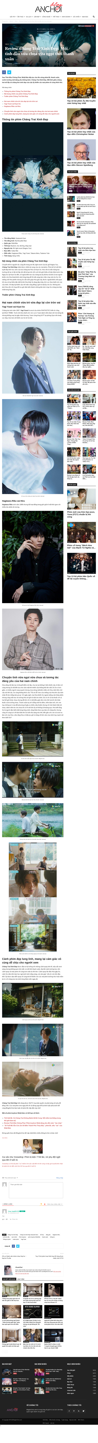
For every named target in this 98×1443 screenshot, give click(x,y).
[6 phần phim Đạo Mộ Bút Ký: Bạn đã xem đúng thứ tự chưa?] (71, 199)
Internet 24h (26, 1318)
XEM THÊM (20, 1279)
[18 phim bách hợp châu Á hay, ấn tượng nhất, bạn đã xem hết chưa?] (71, 206)
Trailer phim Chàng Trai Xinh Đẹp (16, 96)
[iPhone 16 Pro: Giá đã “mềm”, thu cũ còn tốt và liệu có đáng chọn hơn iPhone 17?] (53, 1289)
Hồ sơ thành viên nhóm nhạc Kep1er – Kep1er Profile (14, 1257)
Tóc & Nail (26, 1341)
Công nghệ (46, 17)
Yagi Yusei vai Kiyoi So (12, 104)
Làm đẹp (37, 17)
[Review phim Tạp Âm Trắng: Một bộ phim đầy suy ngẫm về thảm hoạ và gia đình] (89, 357)
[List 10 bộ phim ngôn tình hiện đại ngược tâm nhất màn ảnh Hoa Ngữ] (74, 452)
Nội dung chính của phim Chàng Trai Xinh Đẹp (21, 94)
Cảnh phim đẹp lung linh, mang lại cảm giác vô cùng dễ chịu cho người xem (31, 114)
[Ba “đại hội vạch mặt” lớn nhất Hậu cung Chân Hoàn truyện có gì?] (89, 340)
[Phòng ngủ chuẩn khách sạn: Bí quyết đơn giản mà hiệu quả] (11, 1335)
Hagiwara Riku (56, 1234)
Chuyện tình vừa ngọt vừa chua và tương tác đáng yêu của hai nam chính (31, 111)
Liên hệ (52, 1423)
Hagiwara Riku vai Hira (12, 106)
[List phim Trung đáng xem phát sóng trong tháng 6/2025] (74, 374)
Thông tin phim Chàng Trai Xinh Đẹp (17, 91)
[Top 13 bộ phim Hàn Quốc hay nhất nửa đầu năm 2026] (72, 305)
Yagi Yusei (23, 1239)
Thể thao (56, 17)
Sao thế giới (71, 1370)
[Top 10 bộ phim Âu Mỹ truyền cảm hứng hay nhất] (81, 87)
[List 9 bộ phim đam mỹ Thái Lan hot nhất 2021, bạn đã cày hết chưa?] (89, 469)
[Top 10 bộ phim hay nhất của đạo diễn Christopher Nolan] (81, 118)
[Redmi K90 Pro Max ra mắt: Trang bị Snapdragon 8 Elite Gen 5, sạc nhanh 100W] (53, 1335)
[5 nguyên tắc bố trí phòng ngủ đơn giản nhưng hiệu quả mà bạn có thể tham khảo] (32, 1289)
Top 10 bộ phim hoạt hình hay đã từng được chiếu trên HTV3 (49, 1257)
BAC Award (46, 1423)
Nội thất (5, 1296)
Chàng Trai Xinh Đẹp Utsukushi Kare (29, 1234)
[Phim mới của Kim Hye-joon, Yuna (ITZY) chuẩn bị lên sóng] (81, 499)
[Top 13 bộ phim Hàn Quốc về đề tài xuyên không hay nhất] (81, 563)
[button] (93, 16)
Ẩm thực (20, 17)
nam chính (14, 1237)
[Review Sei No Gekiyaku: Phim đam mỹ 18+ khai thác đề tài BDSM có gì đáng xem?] (71, 224)
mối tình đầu (6, 1237)
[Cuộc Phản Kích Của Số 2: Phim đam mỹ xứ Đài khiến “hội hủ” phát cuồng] (89, 398)
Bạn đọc (85, 17)
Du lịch (28, 17)
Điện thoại (47, 1296)
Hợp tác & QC (72, 1420)
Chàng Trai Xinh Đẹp (13, 1234)
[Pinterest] (74, 1411)
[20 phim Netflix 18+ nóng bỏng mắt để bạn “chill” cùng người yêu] (39, 1372)
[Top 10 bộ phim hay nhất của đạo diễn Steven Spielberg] (81, 149)
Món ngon (70, 1393)
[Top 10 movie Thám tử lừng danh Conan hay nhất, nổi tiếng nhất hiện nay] (71, 233)
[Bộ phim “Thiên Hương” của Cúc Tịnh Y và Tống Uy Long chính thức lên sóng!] (7, 1381)
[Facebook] (69, 1411)
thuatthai (18, 1267)
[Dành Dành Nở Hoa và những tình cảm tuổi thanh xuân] (74, 357)
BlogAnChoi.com (32, 1410)
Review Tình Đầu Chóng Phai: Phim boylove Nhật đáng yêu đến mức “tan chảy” (33, 1123)
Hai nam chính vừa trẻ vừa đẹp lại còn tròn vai (21, 101)
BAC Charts (81, 1420)
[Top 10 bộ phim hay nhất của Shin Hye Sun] (72, 252)
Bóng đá (70, 1387)
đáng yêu (48, 1234)
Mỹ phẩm (70, 1376)
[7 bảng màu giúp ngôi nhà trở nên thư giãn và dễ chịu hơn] (11, 1289)
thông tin (52, 1237)
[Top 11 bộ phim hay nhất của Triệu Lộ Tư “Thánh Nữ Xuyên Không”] (74, 398)
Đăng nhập (59, 1178)
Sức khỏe (76, 17)
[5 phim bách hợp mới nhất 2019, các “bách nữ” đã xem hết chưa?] (74, 340)
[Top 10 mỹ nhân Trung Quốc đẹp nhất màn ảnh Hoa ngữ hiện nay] (74, 415)
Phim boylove (22, 1237)
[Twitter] (83, 1411)
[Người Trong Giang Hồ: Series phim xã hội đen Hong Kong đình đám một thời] (71, 214)
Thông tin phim (7, 1239)
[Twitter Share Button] (9, 72)
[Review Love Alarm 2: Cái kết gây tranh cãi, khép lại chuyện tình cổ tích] (74, 469)
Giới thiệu (45, 1420)
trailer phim (16, 1239)
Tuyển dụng (65, 1420)
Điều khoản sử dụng (54, 1420)
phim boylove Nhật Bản (34, 1237)
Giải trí (12, 17)
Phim (11, 44)
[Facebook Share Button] (4, 72)
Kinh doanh (66, 17)
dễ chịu (42, 1234)
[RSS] (79, 1411)
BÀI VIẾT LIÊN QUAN (9, 1279)
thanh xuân (45, 1237)
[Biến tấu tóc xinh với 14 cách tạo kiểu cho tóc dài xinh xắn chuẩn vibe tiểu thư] (32, 1335)
